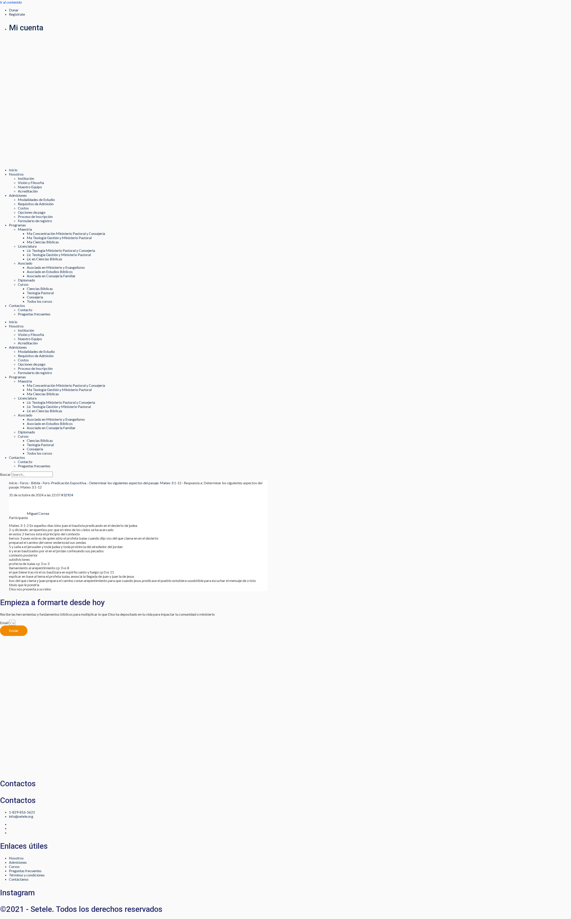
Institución (26, 178)
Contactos (17, 305)
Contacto (25, 310)
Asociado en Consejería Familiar (51, 276)
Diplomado (26, 280)
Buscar (5, 474)
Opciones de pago (32, 212)
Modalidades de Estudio (36, 199)
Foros (24, 483)
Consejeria (35, 297)
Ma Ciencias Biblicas (43, 242)
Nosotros (16, 174)
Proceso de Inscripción (35, 216)
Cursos (23, 284)
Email (4, 623)
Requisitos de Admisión (36, 204)
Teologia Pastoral (40, 293)
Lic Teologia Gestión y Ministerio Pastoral (59, 255)
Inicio (13, 170)
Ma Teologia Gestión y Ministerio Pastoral (59, 238)
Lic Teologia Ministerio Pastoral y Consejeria (61, 250)
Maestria (25, 229)
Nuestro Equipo (30, 187)
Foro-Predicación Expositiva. (65, 483)
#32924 (67, 495)
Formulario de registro (35, 221)
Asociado (25, 263)
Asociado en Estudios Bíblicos (50, 271)
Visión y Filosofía (31, 182)
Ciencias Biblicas (40, 288)
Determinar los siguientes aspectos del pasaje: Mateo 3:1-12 (135, 483)
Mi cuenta (26, 27)
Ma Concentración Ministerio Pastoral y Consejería (66, 233)
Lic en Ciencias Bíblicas (44, 259)
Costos (23, 208)
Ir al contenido (11, 2)
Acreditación (28, 191)
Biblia (35, 483)
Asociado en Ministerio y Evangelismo (56, 267)
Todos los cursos (39, 301)
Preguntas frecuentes (34, 314)
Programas (17, 225)
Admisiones (18, 195)
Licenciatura (27, 246)
